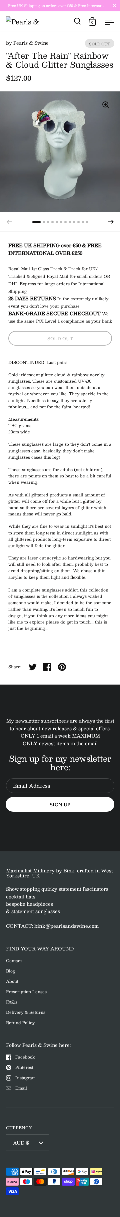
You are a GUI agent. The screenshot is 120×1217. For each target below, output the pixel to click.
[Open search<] (77, 21)
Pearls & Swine (31, 43)
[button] (111, 222)
